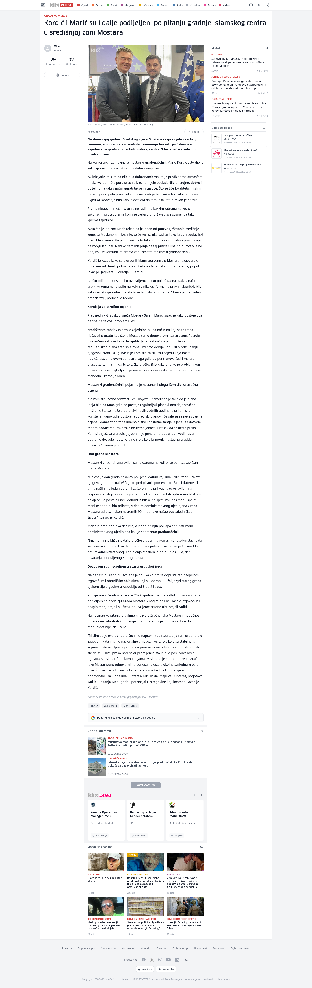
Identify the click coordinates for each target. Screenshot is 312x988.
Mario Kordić (130, 705)
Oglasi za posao (240, 948)
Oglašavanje (180, 948)
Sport (113, 5)
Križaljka (195, 5)
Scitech (165, 5)
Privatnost (200, 948)
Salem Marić (110, 705)
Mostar (94, 705)
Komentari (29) (145, 785)
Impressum (108, 948)
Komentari (128, 948)
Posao (212, 5)
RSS (186, 959)
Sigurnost (219, 948)
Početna (67, 948)
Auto (180, 5)
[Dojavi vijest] (259, 5)
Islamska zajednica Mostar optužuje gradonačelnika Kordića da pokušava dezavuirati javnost (150, 764)
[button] (195, 795)
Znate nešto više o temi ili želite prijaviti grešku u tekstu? (123, 697)
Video (226, 5)
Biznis (99, 5)
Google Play (168, 968)
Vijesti (85, 5)
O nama (161, 948)
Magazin (129, 5)
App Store (147, 968)
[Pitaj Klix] (251, 5)
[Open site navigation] (43, 5)
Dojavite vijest (87, 948)
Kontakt (146, 948)
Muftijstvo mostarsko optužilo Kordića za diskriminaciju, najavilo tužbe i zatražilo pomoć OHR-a (151, 744)
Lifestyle (148, 5)
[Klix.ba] (61, 5)
